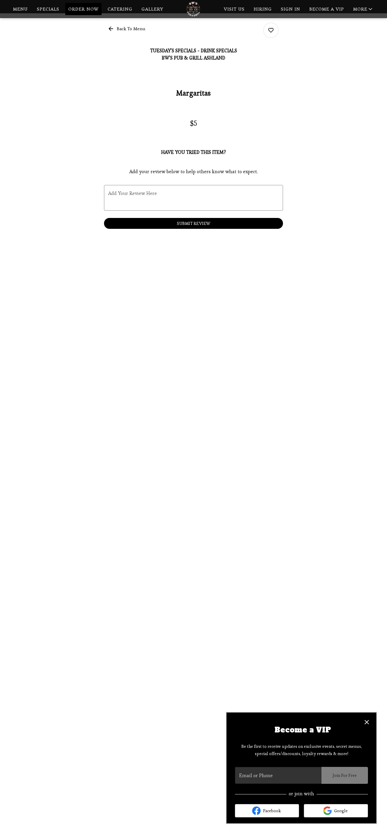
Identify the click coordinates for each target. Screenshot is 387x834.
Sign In (290, 9)
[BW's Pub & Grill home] (193, 9)
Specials (48, 9)
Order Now (83, 9)
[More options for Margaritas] (271, 30)
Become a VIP (326, 9)
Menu (20, 9)
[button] (363, 9)
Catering (120, 9)
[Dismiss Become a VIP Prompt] (366, 722)
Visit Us (234, 9)
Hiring (263, 9)
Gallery (152, 9)
